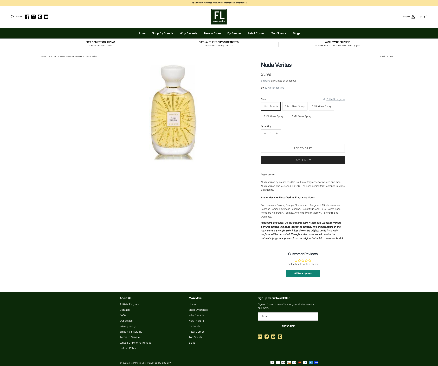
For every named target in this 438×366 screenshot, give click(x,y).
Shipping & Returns (131, 331)
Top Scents (278, 33)
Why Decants (188, 33)
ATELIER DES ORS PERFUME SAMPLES (66, 56)
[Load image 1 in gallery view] (173, 111)
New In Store (212, 33)
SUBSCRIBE (288, 326)
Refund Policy (128, 348)
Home (141, 33)
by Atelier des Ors (274, 87)
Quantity (266, 126)
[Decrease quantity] (264, 133)
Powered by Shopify (159, 362)
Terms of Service (130, 337)
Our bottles (126, 320)
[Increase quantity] (278, 133)
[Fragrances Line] (219, 16)
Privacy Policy (128, 326)
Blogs (296, 33)
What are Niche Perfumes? (135, 342)
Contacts (125, 309)
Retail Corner (256, 33)
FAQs (123, 315)
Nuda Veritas (91, 56)
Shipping (265, 80)
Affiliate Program (129, 304)
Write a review (303, 273)
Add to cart (303, 148)
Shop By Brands (162, 33)
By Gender (234, 33)
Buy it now (303, 159)
